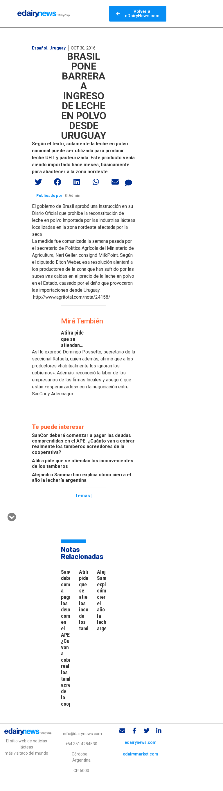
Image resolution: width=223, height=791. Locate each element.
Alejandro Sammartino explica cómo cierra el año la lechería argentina (81, 477)
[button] (38, 181)
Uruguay (57, 48)
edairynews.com (141, 742)
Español (39, 48)
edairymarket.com (140, 754)
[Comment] (128, 182)
